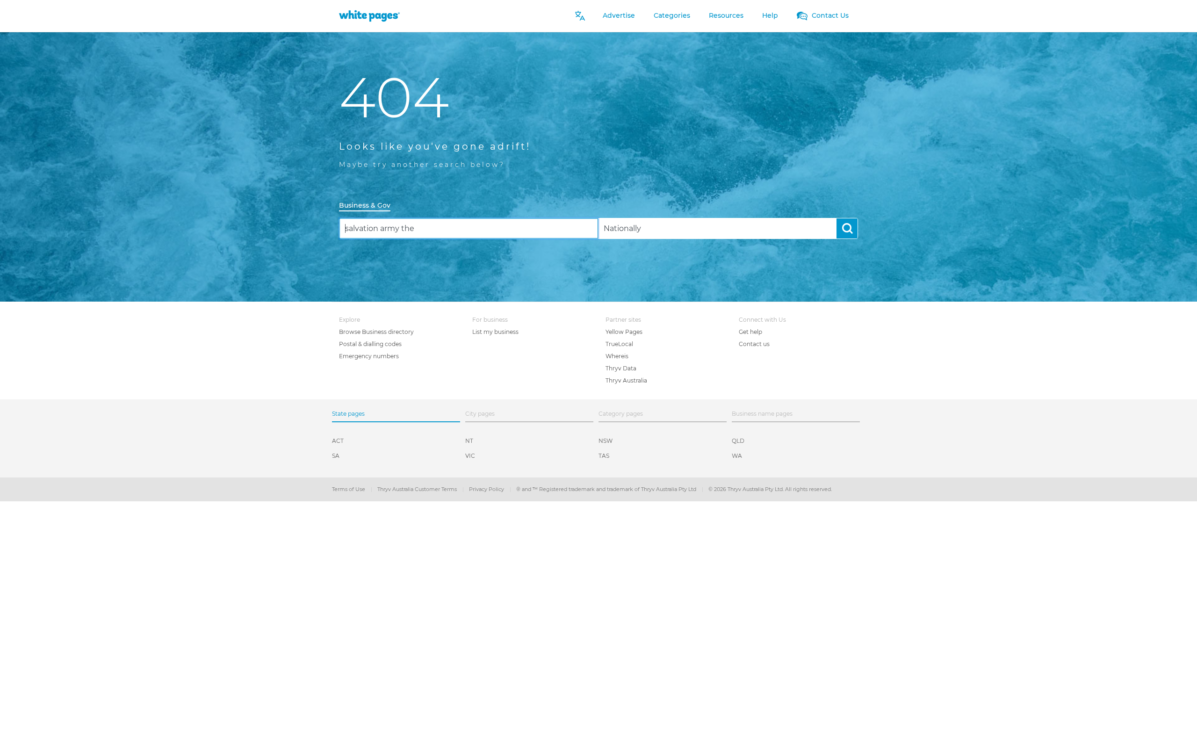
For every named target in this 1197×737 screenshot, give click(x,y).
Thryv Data (621, 368)
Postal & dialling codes (370, 343)
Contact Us (829, 15)
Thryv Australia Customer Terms (417, 489)
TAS (603, 455)
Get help (750, 331)
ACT (338, 440)
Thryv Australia (626, 380)
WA (737, 455)
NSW (605, 440)
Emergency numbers (369, 356)
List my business (495, 331)
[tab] (368, 206)
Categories (672, 15)
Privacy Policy (487, 489)
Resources (726, 15)
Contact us (754, 343)
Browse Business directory (376, 331)
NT (469, 440)
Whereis (617, 356)
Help (770, 15)
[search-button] (847, 228)
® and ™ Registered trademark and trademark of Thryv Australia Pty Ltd (607, 489)
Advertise (619, 15)
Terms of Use (349, 489)
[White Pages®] (369, 15)
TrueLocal (619, 343)
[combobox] (468, 228)
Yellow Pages (624, 331)
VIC (470, 455)
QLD (738, 440)
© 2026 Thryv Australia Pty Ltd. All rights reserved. (770, 489)
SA (335, 455)
